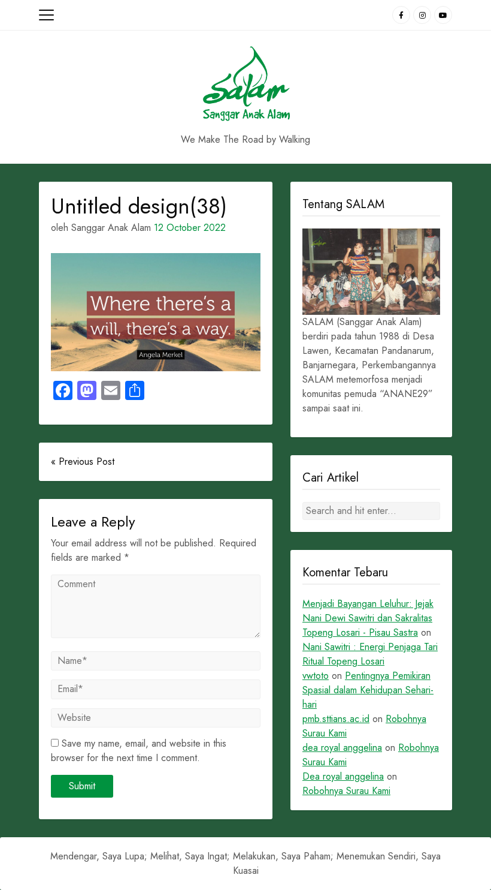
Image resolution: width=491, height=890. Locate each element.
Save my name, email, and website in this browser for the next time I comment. (138, 750)
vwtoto (315, 675)
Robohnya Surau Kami (346, 791)
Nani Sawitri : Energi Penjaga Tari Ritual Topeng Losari (370, 654)
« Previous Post (82, 461)
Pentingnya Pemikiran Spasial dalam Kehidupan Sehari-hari (368, 690)
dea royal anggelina (342, 747)
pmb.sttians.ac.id (335, 719)
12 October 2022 (190, 227)
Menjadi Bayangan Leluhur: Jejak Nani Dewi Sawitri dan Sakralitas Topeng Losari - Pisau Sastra (368, 618)
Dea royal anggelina (343, 776)
